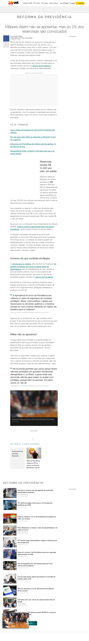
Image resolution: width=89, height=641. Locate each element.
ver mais (29, 623)
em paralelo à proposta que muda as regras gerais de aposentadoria (33, 266)
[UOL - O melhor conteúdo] (13, 3)
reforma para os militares (21, 264)
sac (61, 3)
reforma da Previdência (41, 66)
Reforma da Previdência (44, 17)
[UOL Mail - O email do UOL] (65, 3)
